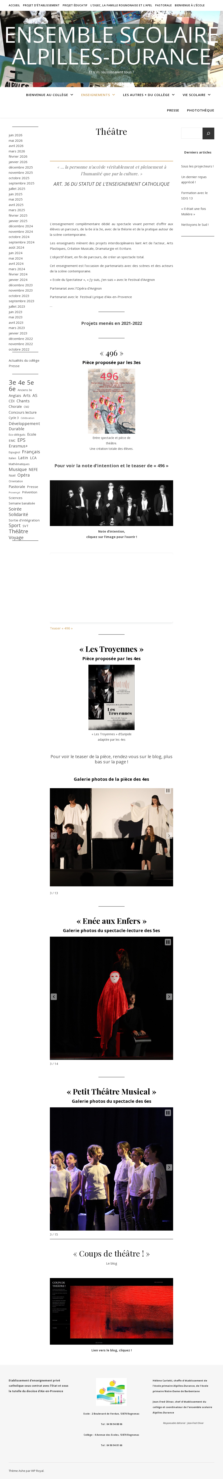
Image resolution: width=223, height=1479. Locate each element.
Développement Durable (24, 426)
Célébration (27, 418)
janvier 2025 (18, 221)
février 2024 (18, 274)
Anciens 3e (25, 390)
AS (34, 395)
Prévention (29, 492)
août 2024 (16, 247)
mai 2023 (16, 317)
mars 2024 (17, 269)
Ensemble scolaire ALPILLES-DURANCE (111, 45)
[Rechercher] (208, 133)
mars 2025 (17, 210)
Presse (173, 110)
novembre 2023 (21, 290)
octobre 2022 (19, 349)
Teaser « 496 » (61, 628)
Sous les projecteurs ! (197, 166)
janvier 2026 (18, 162)
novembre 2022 (21, 344)
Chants (23, 400)
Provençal (14, 492)
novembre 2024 (21, 231)
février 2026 (18, 156)
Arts (26, 395)
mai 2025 (16, 199)
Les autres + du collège (146, 95)
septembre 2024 (21, 242)
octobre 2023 (19, 295)
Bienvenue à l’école (190, 5)
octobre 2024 (19, 236)
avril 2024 (16, 263)
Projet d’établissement (41, 5)
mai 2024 (16, 258)
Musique (18, 469)
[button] (54, 835)
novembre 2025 (21, 172)
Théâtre (18, 531)
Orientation (16, 481)
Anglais (15, 395)
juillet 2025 (17, 188)
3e (12, 382)
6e (12, 388)
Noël (12, 475)
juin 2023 (15, 312)
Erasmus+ (18, 446)
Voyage (16, 537)
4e (21, 382)
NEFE (33, 469)
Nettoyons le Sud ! (195, 224)
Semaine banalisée (22, 503)
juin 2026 (15, 135)
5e (30, 382)
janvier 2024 (18, 279)
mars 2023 (17, 327)
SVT (26, 526)
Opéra (23, 475)
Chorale (15, 406)
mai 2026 (16, 140)
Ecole (31, 434)
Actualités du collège (24, 360)
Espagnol (14, 452)
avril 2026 (16, 145)
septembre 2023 (21, 301)
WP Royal (37, 1471)
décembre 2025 (21, 167)
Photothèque (200, 110)
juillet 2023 (17, 306)
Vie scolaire (194, 95)
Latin (23, 457)
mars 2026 (17, 151)
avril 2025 (16, 204)
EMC (12, 440)
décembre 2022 (21, 338)
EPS (21, 440)
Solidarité (18, 514)
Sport (15, 525)
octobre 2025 (19, 178)
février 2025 (18, 215)
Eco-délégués (17, 435)
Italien (12, 458)
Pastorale (163, 5)
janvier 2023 (18, 333)
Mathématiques (19, 464)
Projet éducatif (75, 5)
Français (31, 451)
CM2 (26, 407)
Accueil (14, 5)
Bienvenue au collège (47, 95)
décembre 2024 (21, 226)
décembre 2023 (21, 285)
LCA (33, 457)
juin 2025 (15, 194)
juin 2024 (15, 253)
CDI (12, 400)
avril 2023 (16, 322)
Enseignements (95, 95)
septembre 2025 (21, 183)
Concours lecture (23, 412)
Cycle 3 (14, 417)
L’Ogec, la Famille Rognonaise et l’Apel (121, 5)
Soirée (15, 509)
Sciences (15, 498)
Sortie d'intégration (24, 520)
